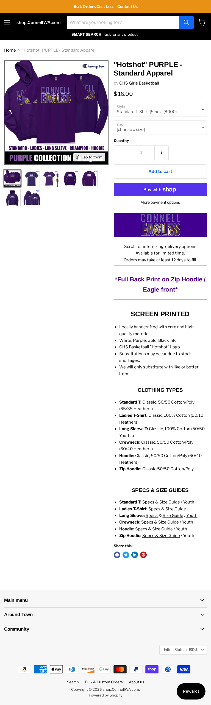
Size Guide (175, 509)
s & (161, 502)
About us (136, 682)
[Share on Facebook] (117, 555)
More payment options (160, 202)
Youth (188, 502)
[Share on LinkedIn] (134, 555)
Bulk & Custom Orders (104, 682)
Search (73, 682)
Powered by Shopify (106, 695)
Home (10, 50)
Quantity (121, 141)
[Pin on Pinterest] (143, 555)
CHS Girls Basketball (139, 83)
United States (180, 649)
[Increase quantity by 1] (162, 153)
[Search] (186, 22)
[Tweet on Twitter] (126, 555)
